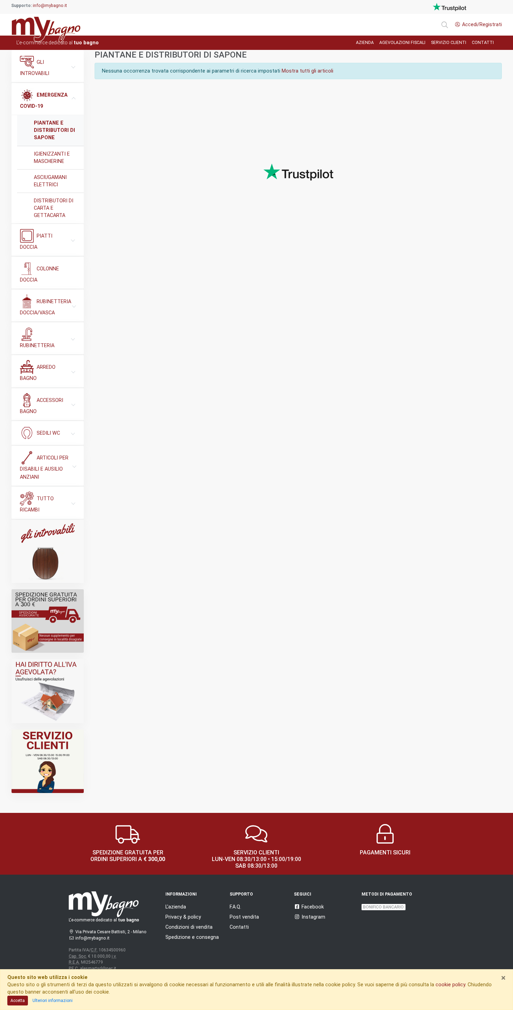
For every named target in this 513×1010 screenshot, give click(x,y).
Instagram (313, 917)
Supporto (241, 894)
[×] (445, 24)
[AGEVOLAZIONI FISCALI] (47, 691)
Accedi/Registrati (482, 24)
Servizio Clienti (448, 42)
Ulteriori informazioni (52, 1000)
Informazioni (181, 894)
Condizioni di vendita (189, 927)
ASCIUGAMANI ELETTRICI (50, 180)
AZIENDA (365, 42)
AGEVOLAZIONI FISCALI (402, 42)
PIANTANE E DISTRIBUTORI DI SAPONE (54, 130)
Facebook (313, 907)
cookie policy (450, 984)
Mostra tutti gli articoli (307, 71)
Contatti (239, 927)
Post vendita (244, 917)
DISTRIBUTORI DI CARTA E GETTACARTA (53, 208)
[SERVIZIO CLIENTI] (47, 761)
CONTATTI (483, 42)
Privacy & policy (183, 917)
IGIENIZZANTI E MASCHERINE (52, 157)
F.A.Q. (235, 907)
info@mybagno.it (50, 5)
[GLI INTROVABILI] (47, 551)
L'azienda (175, 907)
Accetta (17, 1000)
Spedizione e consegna (192, 937)
